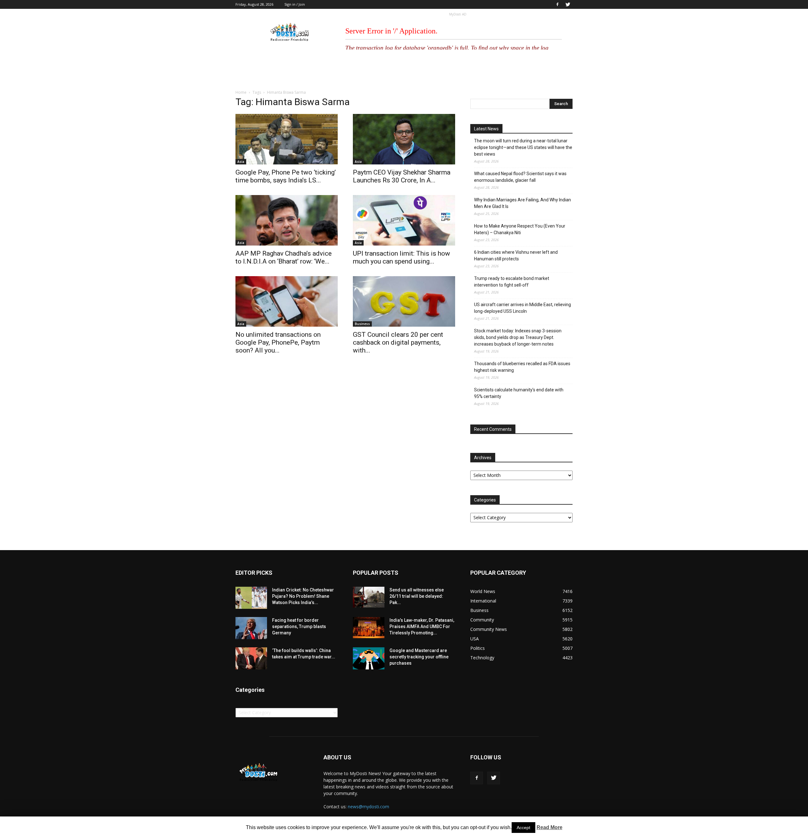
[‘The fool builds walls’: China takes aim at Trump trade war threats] (251, 658)
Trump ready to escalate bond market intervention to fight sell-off (511, 282)
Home (241, 92)
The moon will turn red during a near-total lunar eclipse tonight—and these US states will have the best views (523, 147)
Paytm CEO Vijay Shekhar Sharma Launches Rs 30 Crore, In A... (401, 176)
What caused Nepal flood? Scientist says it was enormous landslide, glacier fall (520, 177)
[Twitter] (568, 4)
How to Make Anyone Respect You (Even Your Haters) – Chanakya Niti (519, 229)
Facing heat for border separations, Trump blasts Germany (299, 626)
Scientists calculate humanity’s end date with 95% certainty (518, 393)
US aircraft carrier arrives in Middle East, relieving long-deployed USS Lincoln (522, 308)
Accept (523, 827)
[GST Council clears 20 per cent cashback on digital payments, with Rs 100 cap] (404, 301)
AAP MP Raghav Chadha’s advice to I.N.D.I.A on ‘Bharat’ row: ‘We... (283, 257)
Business (362, 324)
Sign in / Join (294, 4)
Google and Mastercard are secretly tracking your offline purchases (419, 657)
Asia (240, 161)
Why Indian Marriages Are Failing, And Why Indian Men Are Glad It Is (522, 203)
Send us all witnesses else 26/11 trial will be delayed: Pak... (416, 596)
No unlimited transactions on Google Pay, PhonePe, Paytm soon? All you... (278, 342)
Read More (549, 827)
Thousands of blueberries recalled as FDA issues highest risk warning (522, 367)
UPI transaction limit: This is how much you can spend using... (401, 257)
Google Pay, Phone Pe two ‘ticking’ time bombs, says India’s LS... (285, 176)
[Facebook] (557, 4)
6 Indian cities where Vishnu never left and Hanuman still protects (516, 255)
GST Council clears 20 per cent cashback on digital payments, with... (398, 342)
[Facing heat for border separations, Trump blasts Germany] (251, 628)
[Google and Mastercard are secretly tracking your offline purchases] (368, 658)
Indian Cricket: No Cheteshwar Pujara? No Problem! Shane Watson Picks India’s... (303, 596)
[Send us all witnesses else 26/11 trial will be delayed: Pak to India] (368, 597)
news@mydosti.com (368, 807)
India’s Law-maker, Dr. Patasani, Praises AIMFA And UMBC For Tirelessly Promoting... (421, 626)
